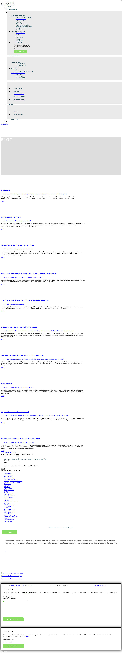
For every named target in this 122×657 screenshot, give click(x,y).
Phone (5, 462)
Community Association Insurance (41, 194)
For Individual (21, 277)
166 (15, 452)
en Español (7, 491)
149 (8, 452)
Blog (16, 194)
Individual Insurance (9, 504)
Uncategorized (8, 521)
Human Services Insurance (11, 502)
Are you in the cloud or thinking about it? (15, 412)
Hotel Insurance (8, 500)
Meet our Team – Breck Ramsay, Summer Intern (17, 245)
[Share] (3, 651)
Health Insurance (30, 277)
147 (4, 452)
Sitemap (29, 585)
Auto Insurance (8, 475)
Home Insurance (55, 194)
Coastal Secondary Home (24, 194)
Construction (7, 484)
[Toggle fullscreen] (4, 651)
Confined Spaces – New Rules (11, 217)
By (9, 194)
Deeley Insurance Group (17, 585)
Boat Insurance (8, 476)
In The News (7, 503)
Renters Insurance (8, 513)
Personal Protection (51, 359)
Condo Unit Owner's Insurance (59, 330)
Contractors (21, 220)
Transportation (22, 387)
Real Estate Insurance (9, 512)
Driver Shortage (6, 383)
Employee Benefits (23, 359)
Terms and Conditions (100, 585)
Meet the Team (22, 249)
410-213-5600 (25, 594)
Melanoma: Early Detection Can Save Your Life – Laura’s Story (22, 355)
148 (6, 452)
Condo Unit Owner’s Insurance (12, 482)
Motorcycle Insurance (9, 509)
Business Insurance (23, 415)
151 (12, 452)
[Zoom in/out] (6, 651)
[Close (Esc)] (1, 651)
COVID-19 (7, 487)
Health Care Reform (9, 496)
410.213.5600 (4, 124)
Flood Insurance (8, 493)
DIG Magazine (8, 488)
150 (10, 452)
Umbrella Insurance (9, 519)
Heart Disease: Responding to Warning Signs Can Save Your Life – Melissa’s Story (29, 273)
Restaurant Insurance (9, 515)
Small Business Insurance (54, 415)
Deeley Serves (8, 473)
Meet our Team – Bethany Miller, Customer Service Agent (20, 438)
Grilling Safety (6, 190)
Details (2, 201)
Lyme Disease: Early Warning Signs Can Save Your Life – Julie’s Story (25, 300)
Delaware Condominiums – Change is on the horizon (19, 327)
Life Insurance (8, 506)
